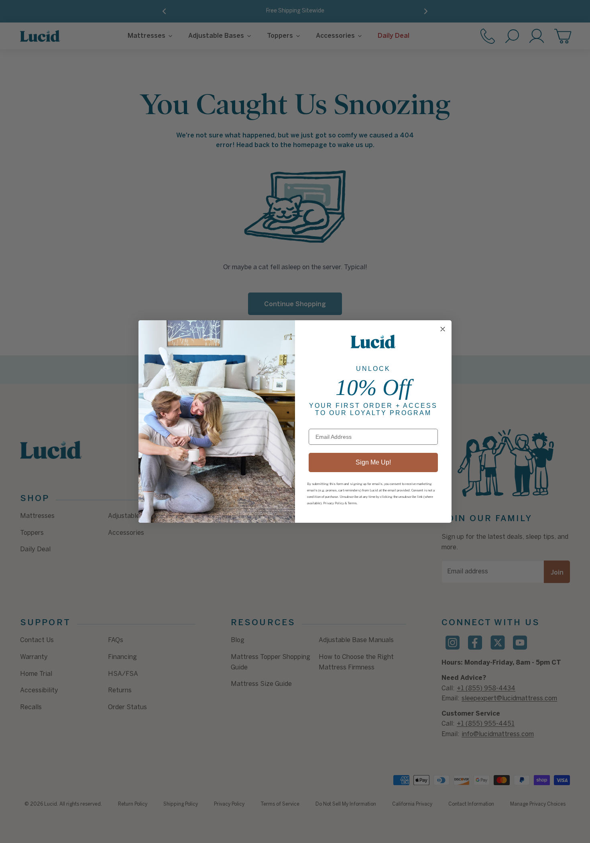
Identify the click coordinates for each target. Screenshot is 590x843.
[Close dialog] (443, 329)
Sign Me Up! (373, 462)
